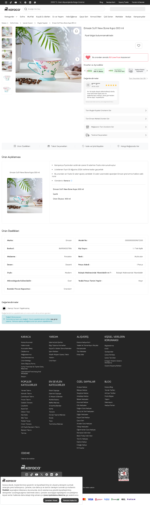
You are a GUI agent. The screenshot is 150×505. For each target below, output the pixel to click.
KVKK (107, 349)
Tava (50, 421)
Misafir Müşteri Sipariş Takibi (59, 355)
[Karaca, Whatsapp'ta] (56, 474)
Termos (23, 433)
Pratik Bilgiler (109, 396)
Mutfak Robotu (54, 400)
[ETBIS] (119, 474)
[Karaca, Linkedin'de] (51, 474)
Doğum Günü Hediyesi (84, 408)
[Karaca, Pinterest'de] (47, 474)
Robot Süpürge (54, 391)
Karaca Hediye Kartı (83, 342)
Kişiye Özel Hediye (83, 418)
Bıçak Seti (24, 409)
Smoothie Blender (55, 406)
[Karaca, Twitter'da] (41, 474)
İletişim (23, 377)
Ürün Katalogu (26, 361)
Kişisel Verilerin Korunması (115, 338)
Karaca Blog (109, 387)
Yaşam (107, 399)
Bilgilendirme (109, 346)
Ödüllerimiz (25, 352)
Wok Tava (24, 418)
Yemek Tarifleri (110, 390)
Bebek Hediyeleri (82, 399)
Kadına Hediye (82, 442)
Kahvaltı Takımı (26, 394)
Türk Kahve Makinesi (56, 424)
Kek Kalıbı (24, 415)
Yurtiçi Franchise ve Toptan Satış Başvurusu (32, 368)
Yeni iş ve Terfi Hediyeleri (85, 411)
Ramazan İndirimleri (84, 433)
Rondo (51, 418)
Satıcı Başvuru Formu (28, 364)
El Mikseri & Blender (56, 397)
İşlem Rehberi (53, 352)
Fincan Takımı (26, 400)
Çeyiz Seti (80, 421)
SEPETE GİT (75, 31)
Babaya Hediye (82, 390)
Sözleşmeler (109, 352)
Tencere (52, 412)
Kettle (51, 409)
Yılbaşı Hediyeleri (82, 427)
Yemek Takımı (26, 391)
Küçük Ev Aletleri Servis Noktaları (60, 348)
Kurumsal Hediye (82, 402)
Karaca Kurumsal (26, 342)
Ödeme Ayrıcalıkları (28, 459)
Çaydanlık (24, 406)
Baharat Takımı (26, 430)
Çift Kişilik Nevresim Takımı (30, 427)
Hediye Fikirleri (110, 405)
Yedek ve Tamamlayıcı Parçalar (87, 345)
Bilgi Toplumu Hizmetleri (57, 345)
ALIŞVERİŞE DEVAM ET (74, 26)
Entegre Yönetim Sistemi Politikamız (113, 362)
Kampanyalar (81, 348)
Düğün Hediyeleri (82, 415)
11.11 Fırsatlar (80, 448)
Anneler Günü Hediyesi (84, 424)
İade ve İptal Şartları (56, 342)
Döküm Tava (25, 412)
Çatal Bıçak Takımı (27, 397)
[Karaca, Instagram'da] (26, 474)
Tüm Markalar (81, 352)
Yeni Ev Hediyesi (82, 439)
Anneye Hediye (82, 387)
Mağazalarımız (26, 355)
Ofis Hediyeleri (82, 405)
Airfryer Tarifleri (110, 393)
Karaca (26, 336)
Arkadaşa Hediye (82, 396)
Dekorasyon (108, 402)
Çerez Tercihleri (110, 358)
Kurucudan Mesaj (26, 348)
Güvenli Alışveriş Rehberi (113, 366)
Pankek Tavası (25, 421)
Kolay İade (80, 355)
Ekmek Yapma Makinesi (57, 415)
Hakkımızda (25, 345)
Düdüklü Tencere (26, 403)
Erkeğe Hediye (82, 445)
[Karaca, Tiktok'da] (32, 474)
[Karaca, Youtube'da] (36, 474)
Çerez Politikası (110, 355)
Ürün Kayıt (52, 361)
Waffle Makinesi (54, 403)
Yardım (53, 336)
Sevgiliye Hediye (82, 393)
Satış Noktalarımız (27, 358)
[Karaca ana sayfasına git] (31, 467)
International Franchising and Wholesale (31, 373)
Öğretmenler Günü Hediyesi (86, 430)
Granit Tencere (26, 424)
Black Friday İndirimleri (84, 436)
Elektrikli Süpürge (55, 394)
